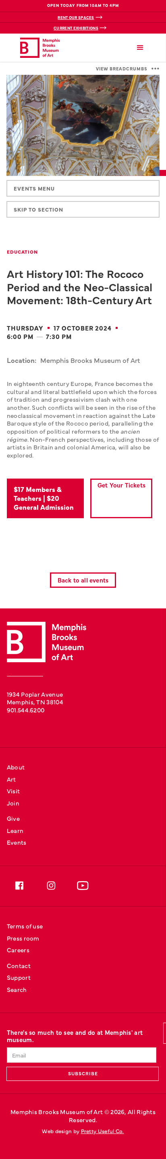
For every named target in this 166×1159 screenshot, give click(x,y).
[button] (140, 48)
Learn (15, 830)
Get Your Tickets (121, 485)
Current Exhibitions (76, 28)
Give (13, 818)
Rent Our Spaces (76, 17)
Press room (23, 938)
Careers (18, 949)
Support (19, 977)
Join (13, 803)
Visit (13, 790)
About (16, 767)
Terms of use (25, 926)
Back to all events (83, 580)
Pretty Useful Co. (102, 1131)
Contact (19, 965)
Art (11, 779)
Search (17, 989)
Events (17, 842)
